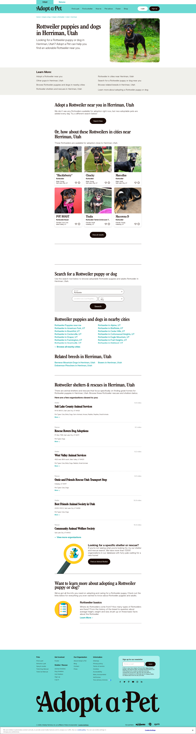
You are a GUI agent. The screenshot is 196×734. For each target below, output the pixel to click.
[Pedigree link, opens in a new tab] (150, 724)
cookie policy (81, 730)
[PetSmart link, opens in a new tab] (141, 724)
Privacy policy (98, 663)
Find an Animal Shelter (99, 562)
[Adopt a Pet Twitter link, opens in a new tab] (125, 681)
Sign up (154, 8)
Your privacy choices (100, 680)
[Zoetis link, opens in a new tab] (157, 724)
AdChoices (97, 677)
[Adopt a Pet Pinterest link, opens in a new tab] (129, 681)
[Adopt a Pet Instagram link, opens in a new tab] (138, 681)
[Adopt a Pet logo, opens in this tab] (98, 705)
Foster (118, 9)
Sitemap (96, 661)
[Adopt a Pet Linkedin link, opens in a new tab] (141, 681)
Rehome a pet (41, 663)
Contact (76, 666)
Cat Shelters (59, 674)
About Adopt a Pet (80, 661)
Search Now (98, 121)
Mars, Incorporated (99, 674)
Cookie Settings (83, 725)
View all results (98, 235)
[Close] (192, 730)
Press (75, 669)
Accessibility (97, 672)
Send (150, 664)
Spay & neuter (41, 666)
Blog (75, 663)
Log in (57, 680)
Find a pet (39, 661)
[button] (76, 182)
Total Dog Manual (42, 669)
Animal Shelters (60, 669)
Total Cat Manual (42, 672)
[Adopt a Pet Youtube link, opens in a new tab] (133, 681)
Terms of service (98, 666)
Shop (126, 9)
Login (143, 8)
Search (98, 306)
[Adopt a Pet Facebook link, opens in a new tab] (121, 681)
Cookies (96, 669)
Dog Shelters (59, 671)
